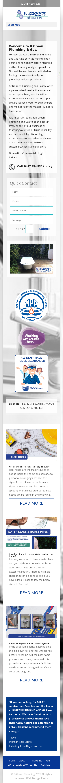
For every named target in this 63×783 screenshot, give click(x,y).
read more (31, 503)
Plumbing (36, 760)
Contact (46, 764)
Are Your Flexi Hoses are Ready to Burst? (29, 466)
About (23, 760)
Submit (44, 229)
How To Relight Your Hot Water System (29, 643)
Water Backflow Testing (22, 764)
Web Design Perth (37, 778)
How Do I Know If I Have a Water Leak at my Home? (31, 555)
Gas (48, 760)
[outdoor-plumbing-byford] (31, 272)
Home (12, 760)
